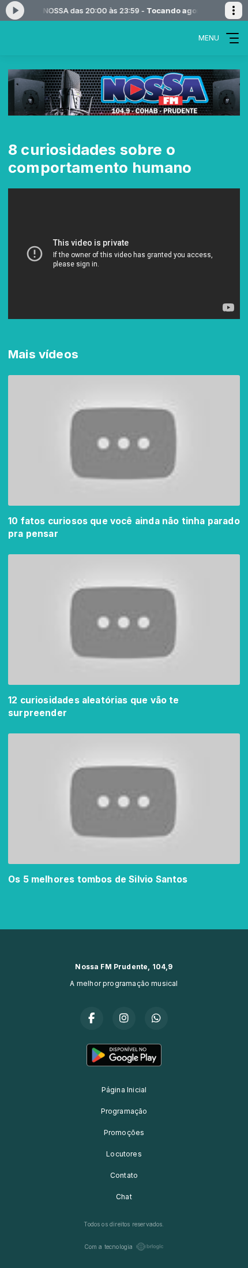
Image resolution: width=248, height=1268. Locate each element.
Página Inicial (124, 1089)
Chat (124, 1196)
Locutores (124, 1154)
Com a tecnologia (108, 1246)
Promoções (124, 1132)
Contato (124, 1175)
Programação (124, 1111)
